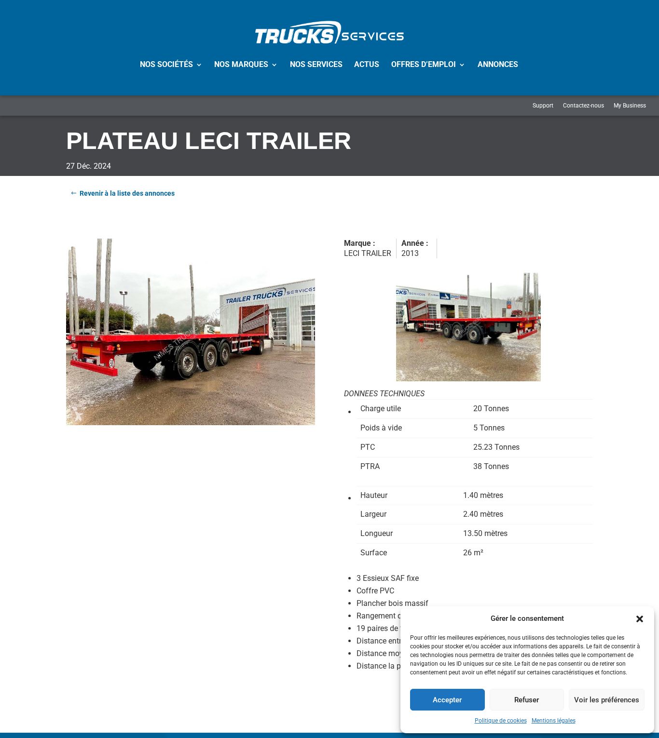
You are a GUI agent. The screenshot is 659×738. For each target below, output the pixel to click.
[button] (640, 619)
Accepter (447, 700)
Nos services (316, 64)
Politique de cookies (501, 720)
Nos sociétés (166, 64)
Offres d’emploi (423, 64)
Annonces (498, 64)
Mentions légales (554, 720)
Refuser (526, 700)
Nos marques (241, 64)
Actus (366, 64)
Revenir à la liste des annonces (127, 193)
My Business (630, 105)
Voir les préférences (606, 700)
